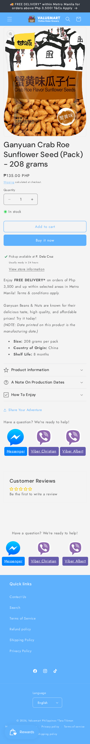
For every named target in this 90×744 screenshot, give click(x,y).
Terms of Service (23, 618)
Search (15, 607)
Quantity (9, 190)
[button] (9, 19)
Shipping (9, 182)
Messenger (16, 451)
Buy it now (45, 240)
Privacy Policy (20, 650)
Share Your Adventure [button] (25, 409)
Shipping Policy (22, 639)
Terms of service (74, 726)
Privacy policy (50, 726)
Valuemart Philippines (42, 720)
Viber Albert (72, 451)
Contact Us (18, 596)
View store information (26, 269)
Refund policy (20, 629)
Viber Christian (43, 451)
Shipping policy (47, 734)
